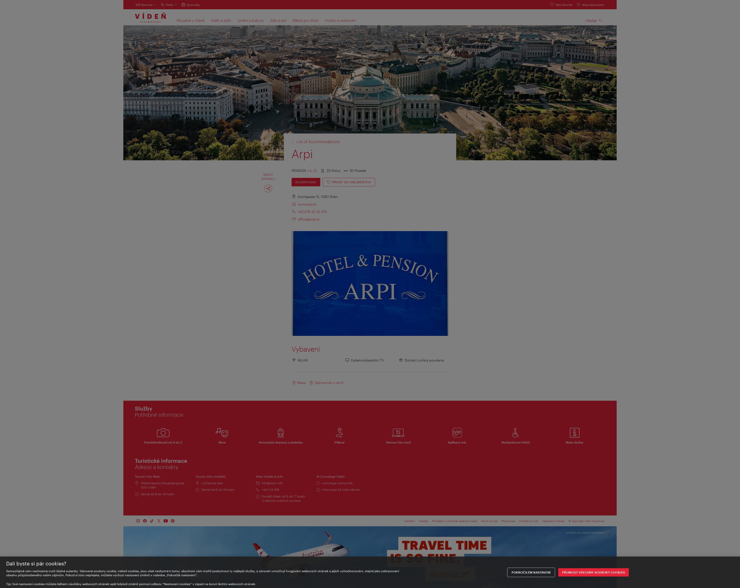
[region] (370, 572)
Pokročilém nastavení (531, 572)
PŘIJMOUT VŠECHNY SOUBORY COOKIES (593, 572)
